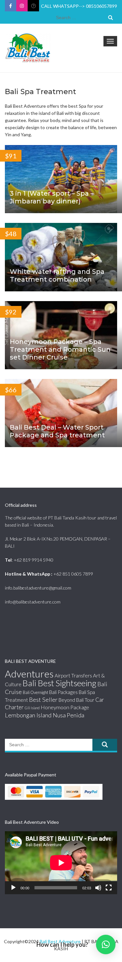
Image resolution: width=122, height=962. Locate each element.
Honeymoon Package (65, 707)
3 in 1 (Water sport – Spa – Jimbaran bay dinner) (52, 197)
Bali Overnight (35, 692)
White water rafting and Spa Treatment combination (57, 275)
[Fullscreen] (108, 887)
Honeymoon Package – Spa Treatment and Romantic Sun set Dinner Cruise (60, 349)
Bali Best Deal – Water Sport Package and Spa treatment (57, 431)
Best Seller (43, 699)
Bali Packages (63, 692)
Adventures (29, 673)
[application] (61, 862)
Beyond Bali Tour (76, 700)
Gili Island (32, 708)
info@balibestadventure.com (33, 601)
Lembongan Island (28, 715)
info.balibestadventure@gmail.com (38, 588)
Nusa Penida (68, 715)
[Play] (13, 887)
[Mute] (98, 887)
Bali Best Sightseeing (59, 683)
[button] (105, 944)
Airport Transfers (73, 675)
